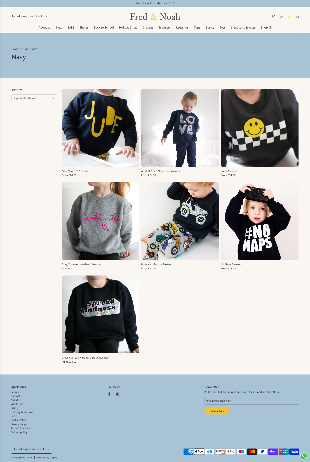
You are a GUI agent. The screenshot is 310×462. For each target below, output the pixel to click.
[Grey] (100, 221)
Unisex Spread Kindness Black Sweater (85, 357)
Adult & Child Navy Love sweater (160, 171)
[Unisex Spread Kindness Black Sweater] (100, 314)
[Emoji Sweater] (260, 128)
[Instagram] (118, 394)
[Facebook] (109, 394)
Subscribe (217, 410)
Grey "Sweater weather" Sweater (81, 264)
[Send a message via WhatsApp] (304, 456)
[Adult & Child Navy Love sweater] (180, 128)
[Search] (274, 16)
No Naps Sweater (231, 264)
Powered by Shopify (47, 457)
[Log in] (282, 16)
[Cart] (297, 16)
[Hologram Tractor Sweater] (180, 221)
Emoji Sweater (229, 171)
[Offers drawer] (289, 16)
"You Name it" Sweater (75, 171)
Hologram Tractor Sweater (157, 264)
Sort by (16, 90)
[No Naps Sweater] (260, 221)
